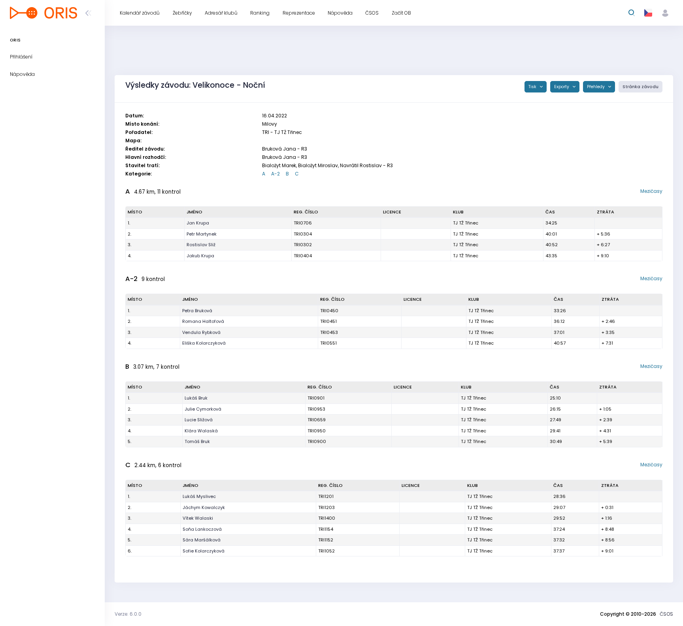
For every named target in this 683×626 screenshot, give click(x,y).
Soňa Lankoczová (202, 529)
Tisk (533, 87)
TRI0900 (317, 441)
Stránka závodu (640, 87)
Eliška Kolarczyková (204, 343)
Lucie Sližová (199, 420)
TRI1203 (326, 507)
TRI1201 (326, 496)
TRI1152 (325, 540)
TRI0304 (303, 234)
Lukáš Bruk (196, 398)
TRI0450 (329, 310)
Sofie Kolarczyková (204, 551)
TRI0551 (328, 343)
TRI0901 (316, 398)
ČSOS (666, 614)
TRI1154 (325, 529)
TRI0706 (303, 223)
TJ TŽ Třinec (465, 223)
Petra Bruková (197, 310)
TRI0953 (316, 409)
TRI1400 (326, 518)
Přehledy (596, 87)
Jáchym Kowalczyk (204, 507)
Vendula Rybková (201, 332)
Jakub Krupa (200, 256)
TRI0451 (328, 321)
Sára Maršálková (202, 540)
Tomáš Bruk (197, 441)
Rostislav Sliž (201, 244)
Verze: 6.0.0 (128, 614)
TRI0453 (329, 332)
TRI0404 (303, 256)
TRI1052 (326, 551)
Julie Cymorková (203, 409)
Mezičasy (651, 191)
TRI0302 (303, 244)
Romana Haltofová (203, 321)
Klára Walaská (201, 431)
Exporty (562, 87)
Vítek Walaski (198, 518)
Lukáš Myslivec (199, 496)
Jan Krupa (198, 223)
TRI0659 (317, 420)
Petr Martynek (202, 234)
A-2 (275, 173)
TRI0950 (317, 431)
